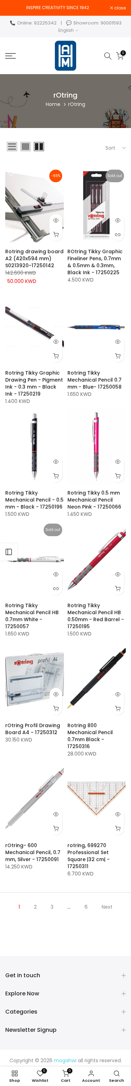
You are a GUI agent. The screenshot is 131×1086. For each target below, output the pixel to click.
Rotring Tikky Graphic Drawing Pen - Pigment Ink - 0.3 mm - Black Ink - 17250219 (34, 383)
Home (53, 104)
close (119, 8)
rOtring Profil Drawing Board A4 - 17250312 (32, 729)
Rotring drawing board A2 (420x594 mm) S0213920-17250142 (34, 258)
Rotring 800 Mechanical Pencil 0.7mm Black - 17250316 (90, 736)
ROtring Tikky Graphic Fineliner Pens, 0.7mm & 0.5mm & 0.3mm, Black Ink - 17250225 (95, 262)
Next (107, 906)
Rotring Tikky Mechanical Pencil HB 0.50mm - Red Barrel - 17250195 (95, 616)
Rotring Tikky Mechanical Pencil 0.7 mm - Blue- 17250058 (94, 379)
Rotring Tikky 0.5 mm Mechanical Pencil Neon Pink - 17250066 (94, 499)
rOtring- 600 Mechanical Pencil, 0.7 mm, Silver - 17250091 (32, 852)
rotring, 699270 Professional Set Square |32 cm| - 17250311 (88, 856)
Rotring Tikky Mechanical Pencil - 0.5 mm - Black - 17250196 (34, 499)
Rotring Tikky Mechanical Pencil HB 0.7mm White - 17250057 (32, 616)
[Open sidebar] (8, 552)
